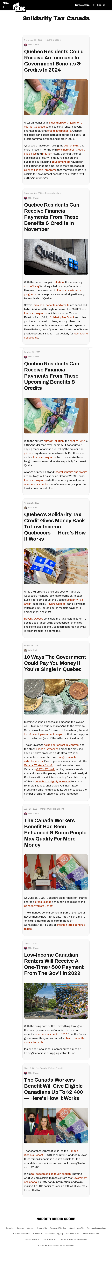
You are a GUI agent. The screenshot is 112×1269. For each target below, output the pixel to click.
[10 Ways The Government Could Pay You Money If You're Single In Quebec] (56, 696)
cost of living (71, 145)
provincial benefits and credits (52, 305)
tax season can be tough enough (51, 1173)
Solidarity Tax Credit (62, 317)
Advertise (10, 1228)
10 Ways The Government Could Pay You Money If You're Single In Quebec (55, 663)
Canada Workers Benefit (38, 906)
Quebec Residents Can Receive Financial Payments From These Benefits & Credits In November (51, 217)
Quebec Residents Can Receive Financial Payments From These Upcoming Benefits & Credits (51, 376)
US (44, 1239)
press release (43, 901)
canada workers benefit (52, 809)
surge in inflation (54, 441)
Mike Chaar (33, 45)
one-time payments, (36, 484)
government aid (60, 161)
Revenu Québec (33, 618)
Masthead (37, 1234)
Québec (52, 1239)
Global (63, 1239)
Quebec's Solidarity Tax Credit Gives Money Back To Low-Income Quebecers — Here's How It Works (55, 527)
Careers (30, 1228)
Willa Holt (32, 507)
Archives (20, 1228)
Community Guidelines (96, 1228)
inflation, (59, 282)
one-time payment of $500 (51, 1034)
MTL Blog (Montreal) (78, 1239)
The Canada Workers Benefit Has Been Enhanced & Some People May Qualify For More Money (55, 833)
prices (27, 453)
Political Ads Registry (54, 1234)
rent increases (66, 149)
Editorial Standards (21, 1234)
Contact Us (42, 1228)
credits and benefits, (59, 130)
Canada (35, 1239)
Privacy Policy (72, 1234)
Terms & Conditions (90, 1234)
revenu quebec (53, 40)
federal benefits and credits (70, 472)
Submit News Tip (76, 1228)
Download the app (58, 1228)
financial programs (35, 313)
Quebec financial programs (40, 170)
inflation (47, 153)
